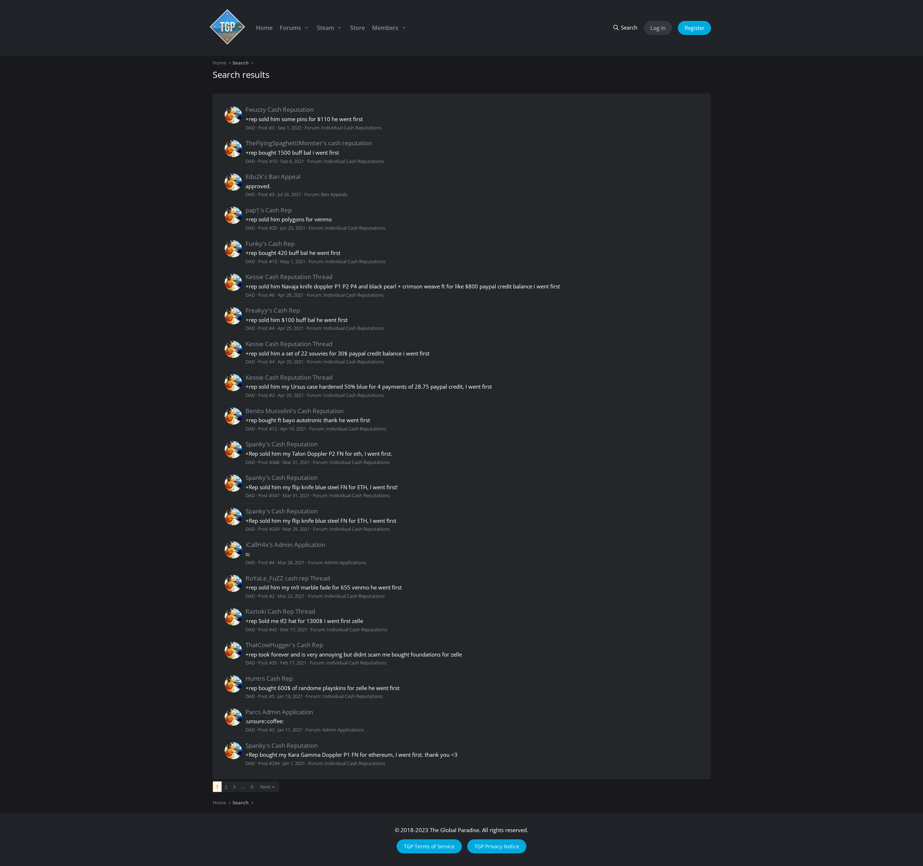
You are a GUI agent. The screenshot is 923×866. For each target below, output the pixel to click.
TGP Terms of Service (429, 846)
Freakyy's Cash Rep (273, 310)
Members (385, 28)
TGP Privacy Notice (496, 846)
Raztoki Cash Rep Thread (280, 611)
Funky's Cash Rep (270, 243)
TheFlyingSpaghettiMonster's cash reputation (309, 143)
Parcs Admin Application (279, 712)
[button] (306, 28)
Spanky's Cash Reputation (282, 444)
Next (265, 786)
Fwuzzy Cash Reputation (280, 109)
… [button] (243, 786)
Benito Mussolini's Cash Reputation (295, 411)
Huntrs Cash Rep (269, 678)
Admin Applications (345, 562)
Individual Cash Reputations (351, 127)
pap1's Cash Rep (269, 210)
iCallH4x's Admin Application (285, 544)
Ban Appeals (334, 194)
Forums (290, 28)
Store (357, 28)
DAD (250, 127)
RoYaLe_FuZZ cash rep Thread (288, 578)
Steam (325, 28)
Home (264, 28)
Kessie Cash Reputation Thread (289, 277)
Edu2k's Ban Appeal (273, 176)
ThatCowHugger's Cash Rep (284, 645)
